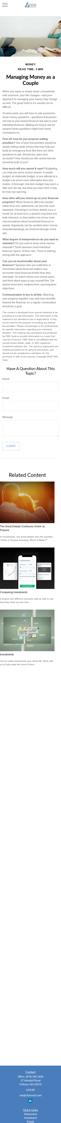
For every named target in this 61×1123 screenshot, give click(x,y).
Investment (30, 1118)
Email (5, 398)
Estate (30, 1121)
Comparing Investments (13, 592)
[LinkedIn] (30, 1101)
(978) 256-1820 (34, 1076)
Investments (7, 654)
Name (5, 379)
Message (7, 417)
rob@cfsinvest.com (30, 1095)
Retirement (30, 1114)
